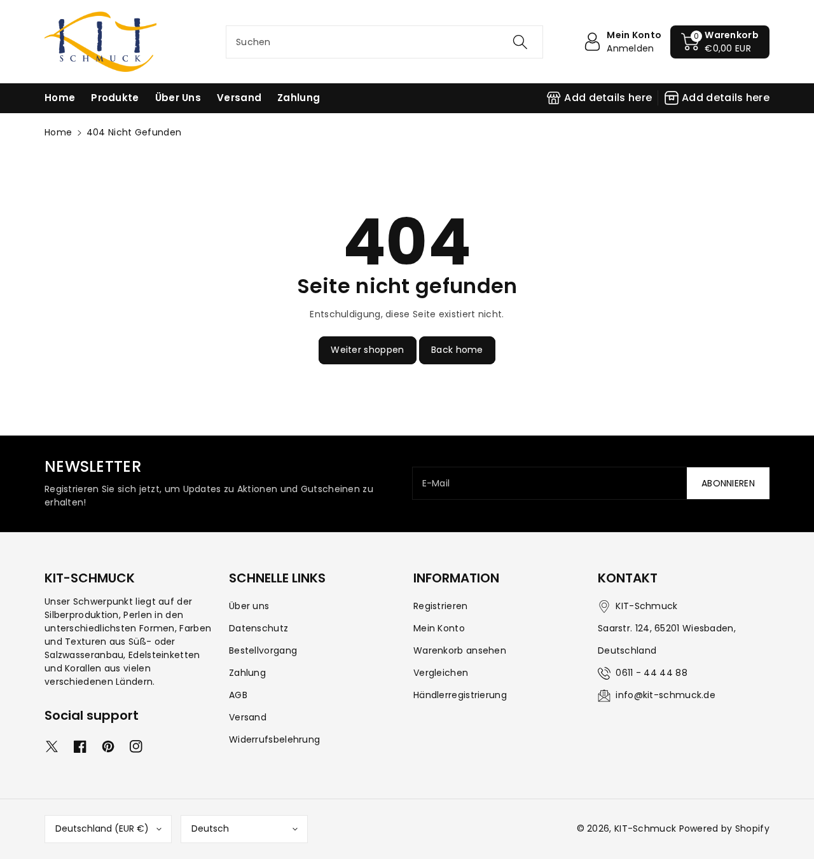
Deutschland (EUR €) (102, 828)
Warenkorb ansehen (459, 650)
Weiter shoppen (367, 349)
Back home (457, 349)
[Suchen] (519, 42)
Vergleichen (440, 672)
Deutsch (210, 828)
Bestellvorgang (263, 650)
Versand (247, 717)
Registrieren (440, 606)
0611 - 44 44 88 (651, 672)
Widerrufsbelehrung (274, 739)
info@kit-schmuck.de (665, 695)
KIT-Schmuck (645, 828)
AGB (238, 695)
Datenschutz (258, 628)
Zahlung (247, 672)
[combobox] (384, 42)
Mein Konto (439, 628)
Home (58, 132)
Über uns (249, 606)
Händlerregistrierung (460, 695)
